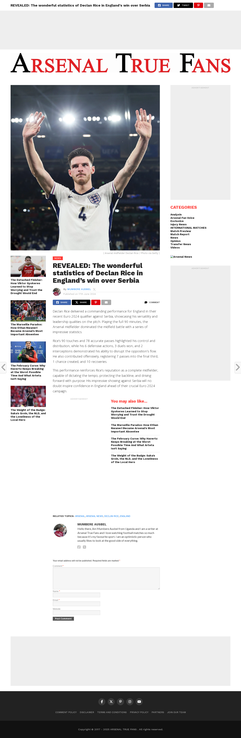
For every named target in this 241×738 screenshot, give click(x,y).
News (174, 237)
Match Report (179, 234)
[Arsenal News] (181, 256)
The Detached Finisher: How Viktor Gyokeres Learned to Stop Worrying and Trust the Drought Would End (26, 286)
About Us (93, 79)
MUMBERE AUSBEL (79, 289)
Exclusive (177, 221)
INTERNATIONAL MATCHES (188, 227)
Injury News (178, 224)
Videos (175, 247)
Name (56, 591)
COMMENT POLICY (66, 712)
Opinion (175, 241)
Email (56, 600)
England (125, 516)
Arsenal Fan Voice (182, 217)
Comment (58, 566)
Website (57, 609)
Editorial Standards (118, 79)
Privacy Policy (139, 712)
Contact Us (146, 79)
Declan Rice (111, 516)
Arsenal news (94, 516)
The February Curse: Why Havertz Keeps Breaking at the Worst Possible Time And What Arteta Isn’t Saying (28, 372)
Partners (158, 712)
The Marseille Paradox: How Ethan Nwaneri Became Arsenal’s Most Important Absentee (27, 329)
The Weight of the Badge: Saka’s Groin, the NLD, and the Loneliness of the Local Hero (28, 414)
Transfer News (180, 244)
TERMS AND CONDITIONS (112, 712)
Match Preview (180, 231)
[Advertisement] (120, 24)
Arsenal (80, 516)
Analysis (176, 214)
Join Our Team (176, 712)
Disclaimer (87, 712)
